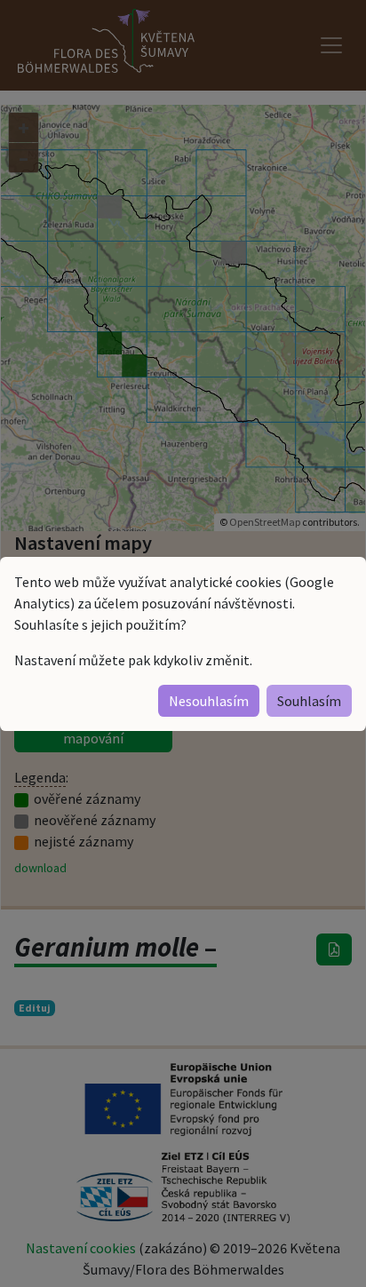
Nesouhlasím (209, 701)
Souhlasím (309, 701)
